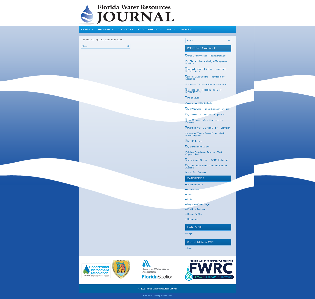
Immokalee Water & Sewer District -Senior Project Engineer (205, 134)
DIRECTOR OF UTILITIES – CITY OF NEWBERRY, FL (203, 91)
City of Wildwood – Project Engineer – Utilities (207, 109)
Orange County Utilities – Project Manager (205, 56)
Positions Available (196, 209)
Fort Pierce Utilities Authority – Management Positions (206, 62)
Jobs (189, 194)
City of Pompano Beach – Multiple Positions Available (206, 167)
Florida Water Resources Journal (161, 289)
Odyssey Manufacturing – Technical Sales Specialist (205, 78)
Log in (190, 248)
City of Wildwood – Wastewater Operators (205, 114)
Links (171, 29)
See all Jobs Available (195, 172)
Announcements (195, 184)
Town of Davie (192, 98)
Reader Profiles (194, 214)
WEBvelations (166, 296)
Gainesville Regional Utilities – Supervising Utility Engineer (205, 70)
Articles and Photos (150, 29)
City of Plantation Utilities (197, 147)
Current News (193, 189)
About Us (87, 29)
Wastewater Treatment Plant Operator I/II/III (206, 84)
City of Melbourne (193, 141)
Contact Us (186, 29)
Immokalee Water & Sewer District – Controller (207, 128)
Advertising (105, 29)
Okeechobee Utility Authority (198, 103)
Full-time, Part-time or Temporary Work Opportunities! (203, 153)
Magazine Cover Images (198, 204)
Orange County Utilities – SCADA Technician (206, 160)
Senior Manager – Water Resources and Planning (204, 121)
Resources (192, 219)
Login (189, 233)
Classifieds (125, 29)
